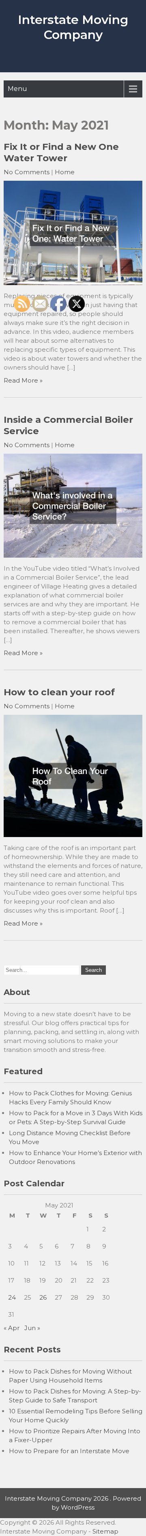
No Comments (26, 172)
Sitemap (105, 1531)
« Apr (11, 1328)
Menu (17, 89)
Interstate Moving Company (73, 27)
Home (65, 172)
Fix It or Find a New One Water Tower (61, 152)
